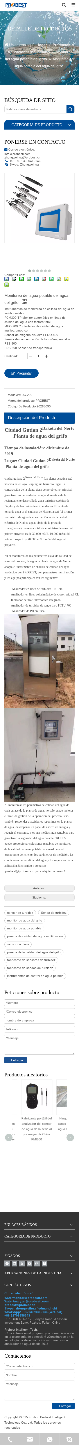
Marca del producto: (22, 400)
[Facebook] (7, 1263)
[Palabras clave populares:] (70, 109)
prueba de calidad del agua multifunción (35, 936)
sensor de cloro (18, 944)
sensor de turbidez (20, 912)
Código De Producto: (22, 406)
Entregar (17, 1060)
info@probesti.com (17, 154)
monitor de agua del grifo (24, 920)
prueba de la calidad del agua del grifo (34, 952)
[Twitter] (22, 1263)
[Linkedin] (14, 1263)
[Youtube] (29, 1263)
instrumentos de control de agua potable (35, 976)
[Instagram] (37, 1263)
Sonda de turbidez (53, 912)
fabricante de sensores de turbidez (31, 960)
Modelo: (13, 395)
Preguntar (24, 373)
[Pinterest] (44, 1263)
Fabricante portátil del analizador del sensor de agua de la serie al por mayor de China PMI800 (29, 1129)
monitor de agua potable (24, 928)
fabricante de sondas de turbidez (30, 968)
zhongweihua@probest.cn (22, 157)
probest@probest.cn (19, 871)
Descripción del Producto (32, 417)
